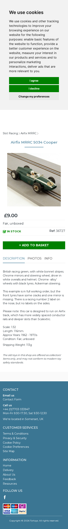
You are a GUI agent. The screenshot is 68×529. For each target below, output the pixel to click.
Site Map (9, 451)
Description (14, 258)
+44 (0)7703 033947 (16, 409)
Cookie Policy (12, 442)
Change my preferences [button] (34, 96)
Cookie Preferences (16, 447)
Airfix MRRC (28, 133)
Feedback (9, 479)
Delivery (8, 470)
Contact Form (12, 399)
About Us (9, 474)
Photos (35, 258)
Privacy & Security (15, 438)
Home (7, 465)
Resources (10, 483)
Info (48, 258)
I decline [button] (34, 88)
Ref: (52, 231)
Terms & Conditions (15, 433)
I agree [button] (34, 80)
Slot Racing (10, 133)
